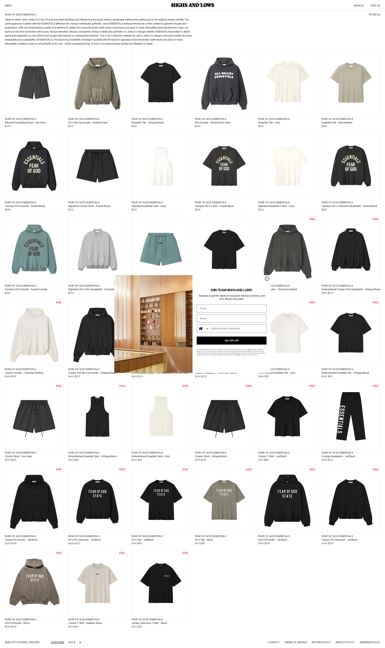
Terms (255, 355)
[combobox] (203, 328)
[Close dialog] (267, 279)
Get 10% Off (231, 340)
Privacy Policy (246, 355)
